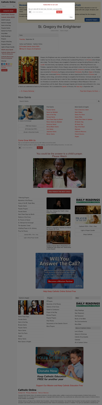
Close (71, 17)
